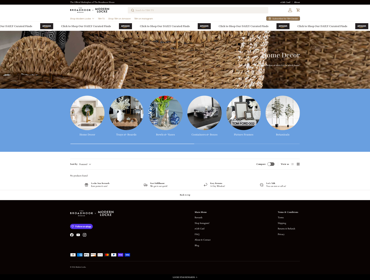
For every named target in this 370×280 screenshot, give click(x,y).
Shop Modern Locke (80, 18)
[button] (185, 277)
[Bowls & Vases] (165, 113)
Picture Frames (243, 134)
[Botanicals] (283, 113)
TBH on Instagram (143, 18)
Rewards (198, 217)
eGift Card (285, 2)
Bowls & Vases (165, 134)
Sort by (74, 164)
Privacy (281, 234)
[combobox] (198, 10)
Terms (281, 217)
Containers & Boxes (205, 134)
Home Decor (87, 134)
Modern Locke (81, 267)
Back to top (185, 195)
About (297, 2)
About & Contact (203, 239)
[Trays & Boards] (126, 113)
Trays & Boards (126, 134)
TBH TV (101, 18)
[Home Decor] (87, 113)
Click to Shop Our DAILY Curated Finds (81, 26)
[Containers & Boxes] (204, 113)
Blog (197, 245)
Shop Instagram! (202, 223)
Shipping (282, 223)
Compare (261, 164)
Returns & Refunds (286, 228)
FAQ (197, 234)
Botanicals (282, 134)
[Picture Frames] (243, 113)
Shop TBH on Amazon (119, 18)
